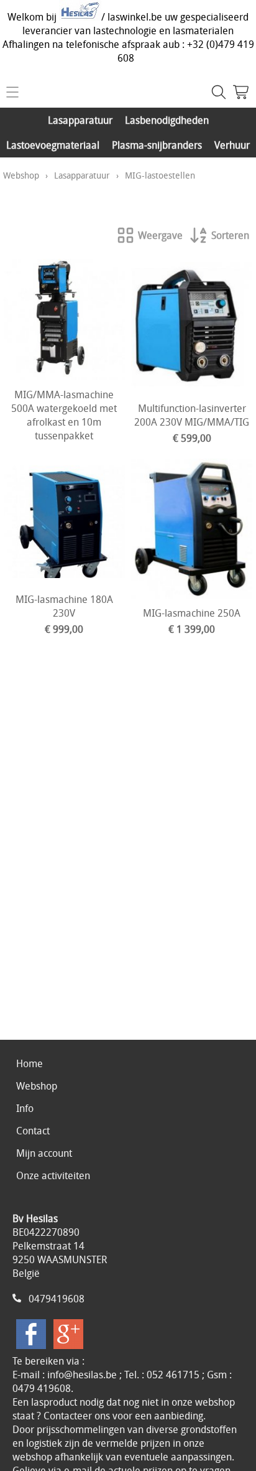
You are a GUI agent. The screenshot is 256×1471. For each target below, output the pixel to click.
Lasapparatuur (80, 120)
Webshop (21, 175)
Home (29, 1063)
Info (25, 1108)
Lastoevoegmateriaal (52, 145)
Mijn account (44, 1153)
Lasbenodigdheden (167, 120)
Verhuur (232, 145)
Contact (33, 1130)
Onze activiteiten (53, 1175)
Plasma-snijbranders (157, 145)
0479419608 (57, 1298)
